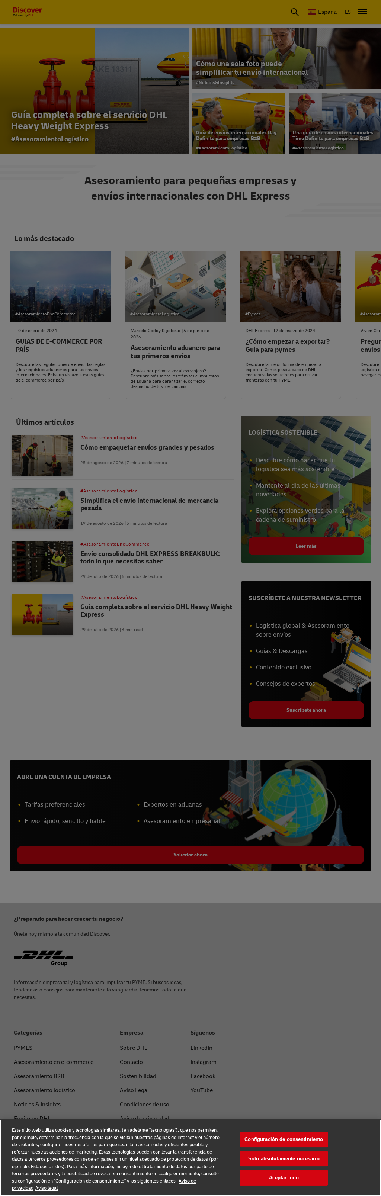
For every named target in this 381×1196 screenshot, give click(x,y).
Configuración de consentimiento (283, 1139)
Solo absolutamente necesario (284, 1158)
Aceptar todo (284, 1177)
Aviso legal (46, 1188)
